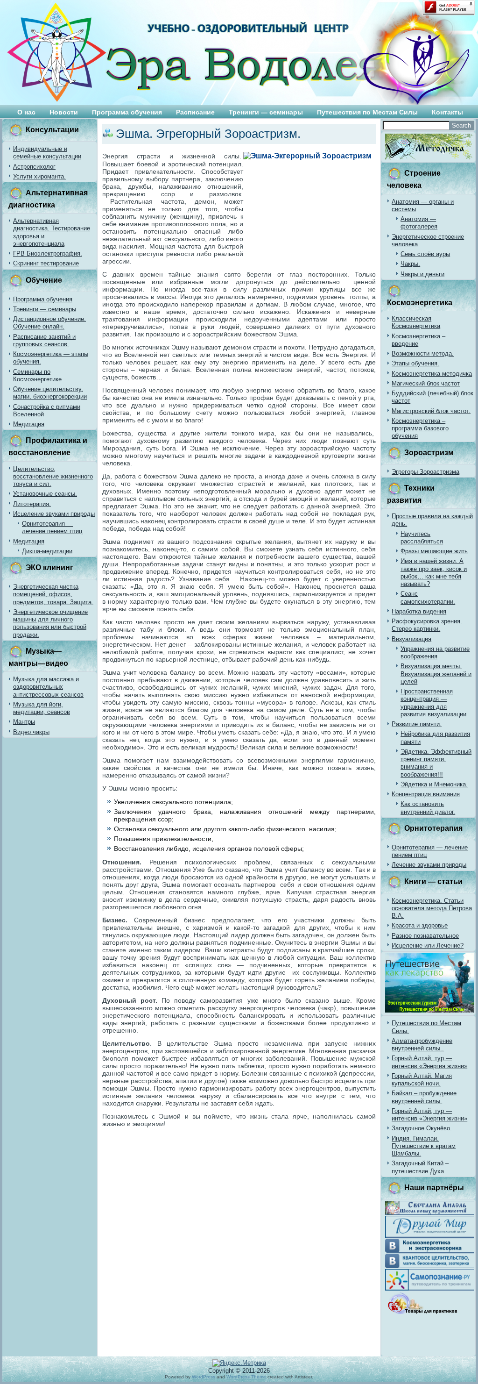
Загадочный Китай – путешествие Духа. (420, 1167)
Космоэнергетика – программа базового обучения (420, 428)
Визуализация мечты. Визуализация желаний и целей (436, 674)
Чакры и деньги (422, 274)
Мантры (24, 721)
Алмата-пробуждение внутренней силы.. (422, 1044)
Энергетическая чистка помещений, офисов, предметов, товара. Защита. (53, 594)
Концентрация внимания (426, 794)
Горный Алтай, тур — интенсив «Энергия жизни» (429, 1062)
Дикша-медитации (47, 551)
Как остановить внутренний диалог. (428, 807)
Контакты (447, 112)
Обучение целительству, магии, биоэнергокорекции (50, 392)
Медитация (28, 424)
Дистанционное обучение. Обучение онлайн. (49, 322)
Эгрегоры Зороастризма (425, 471)
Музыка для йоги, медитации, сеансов (41, 708)
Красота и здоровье (420, 925)
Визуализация (411, 638)
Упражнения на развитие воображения (435, 652)
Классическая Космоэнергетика (416, 322)
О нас (26, 112)
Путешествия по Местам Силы (367, 112)
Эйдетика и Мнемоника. (434, 784)
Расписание (195, 112)
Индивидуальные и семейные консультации (47, 152)
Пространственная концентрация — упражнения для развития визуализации (433, 703)
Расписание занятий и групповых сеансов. (44, 340)
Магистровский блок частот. (431, 410)
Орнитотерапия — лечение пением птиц (52, 527)
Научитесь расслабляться (422, 537)
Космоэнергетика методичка (432, 373)
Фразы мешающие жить (434, 551)
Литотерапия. (32, 503)
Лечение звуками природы (429, 864)
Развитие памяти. (417, 724)
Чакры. (410, 263)
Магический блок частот (426, 383)
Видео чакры (31, 731)
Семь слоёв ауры (425, 253)
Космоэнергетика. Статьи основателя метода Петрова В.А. (432, 908)
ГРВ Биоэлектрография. (47, 253)
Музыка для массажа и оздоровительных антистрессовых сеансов (48, 687)
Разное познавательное (425, 935)
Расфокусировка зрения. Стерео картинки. (427, 625)
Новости (63, 112)
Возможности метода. (423, 353)
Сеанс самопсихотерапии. (428, 597)
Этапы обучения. (415, 363)
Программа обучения (127, 112)
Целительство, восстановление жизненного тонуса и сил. (53, 476)
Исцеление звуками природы (54, 513)
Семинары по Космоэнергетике (37, 375)
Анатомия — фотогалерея (419, 222)
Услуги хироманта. (39, 176)
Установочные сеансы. (45, 493)
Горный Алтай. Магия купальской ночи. (422, 1079)
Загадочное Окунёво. (422, 1128)
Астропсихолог (34, 166)
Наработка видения (419, 611)
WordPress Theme (246, 1376)
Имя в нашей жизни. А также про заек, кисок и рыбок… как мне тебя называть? (434, 572)
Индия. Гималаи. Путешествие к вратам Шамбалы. (424, 1146)
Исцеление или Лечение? (428, 945)
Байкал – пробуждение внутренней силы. (424, 1097)
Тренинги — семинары (266, 112)
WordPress (203, 1376)
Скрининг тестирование (46, 263)
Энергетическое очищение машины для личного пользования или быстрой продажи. (50, 623)
